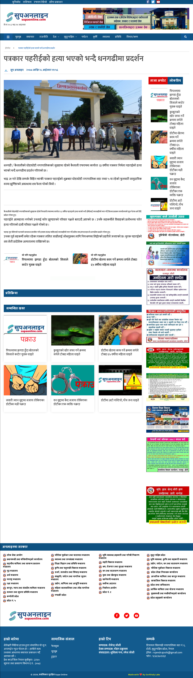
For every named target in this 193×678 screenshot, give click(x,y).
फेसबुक (55, 646)
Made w (132, 674)
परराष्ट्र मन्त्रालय (14, 579)
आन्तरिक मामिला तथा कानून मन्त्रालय (167, 576)
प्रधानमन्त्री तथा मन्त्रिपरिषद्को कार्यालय (24, 559)
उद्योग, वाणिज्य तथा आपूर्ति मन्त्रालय (71, 584)
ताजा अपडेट (158, 80)
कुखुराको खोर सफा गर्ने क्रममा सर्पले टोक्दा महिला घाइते (70, 352)
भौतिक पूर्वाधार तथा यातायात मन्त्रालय (72, 555)
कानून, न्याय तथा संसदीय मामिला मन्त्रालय (26, 588)
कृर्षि (95, 37)
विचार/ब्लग (132, 37)
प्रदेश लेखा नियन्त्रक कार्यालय (164, 572)
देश (54, 37)
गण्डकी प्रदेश (60, 595)
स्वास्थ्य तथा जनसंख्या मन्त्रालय (69, 559)
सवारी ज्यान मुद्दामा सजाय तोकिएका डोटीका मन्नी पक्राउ (25, 402)
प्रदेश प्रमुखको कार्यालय (161, 598)
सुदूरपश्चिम (69, 37)
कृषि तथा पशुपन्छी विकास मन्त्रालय (70, 568)
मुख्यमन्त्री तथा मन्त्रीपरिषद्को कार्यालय (168, 594)
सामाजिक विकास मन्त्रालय (162, 581)
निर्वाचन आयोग (110, 588)
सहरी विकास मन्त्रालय (112, 562)
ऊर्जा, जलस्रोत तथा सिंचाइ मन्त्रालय (71, 572)
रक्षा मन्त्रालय (13, 584)
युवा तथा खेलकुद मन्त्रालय (114, 575)
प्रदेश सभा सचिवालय (160, 585)
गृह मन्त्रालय (12, 571)
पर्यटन (85, 37)
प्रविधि (118, 37)
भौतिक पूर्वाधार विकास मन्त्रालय (165, 568)
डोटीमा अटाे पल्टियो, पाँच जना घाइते (120, 400)
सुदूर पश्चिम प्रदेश (157, 555)
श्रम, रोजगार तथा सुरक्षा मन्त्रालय (117, 567)
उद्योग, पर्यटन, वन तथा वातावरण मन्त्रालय (169, 564)
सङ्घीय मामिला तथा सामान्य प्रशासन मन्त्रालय (21, 565)
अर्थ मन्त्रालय (12, 575)
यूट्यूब (54, 651)
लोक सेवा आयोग (14, 555)
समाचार (30, 37)
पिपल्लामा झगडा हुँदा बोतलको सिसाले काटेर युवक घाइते (22, 352)
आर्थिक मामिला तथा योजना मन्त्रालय (167, 589)
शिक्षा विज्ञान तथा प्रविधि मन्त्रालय (70, 564)
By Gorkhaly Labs (151, 674)
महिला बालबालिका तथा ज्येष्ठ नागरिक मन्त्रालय (70, 589)
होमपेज (8, 48)
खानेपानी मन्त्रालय (111, 579)
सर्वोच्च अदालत (109, 584)
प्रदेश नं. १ (107, 592)
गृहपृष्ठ (18, 37)
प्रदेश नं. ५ (11, 601)
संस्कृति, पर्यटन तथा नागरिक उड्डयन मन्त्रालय (68, 578)
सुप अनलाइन (17, 70)
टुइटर (54, 656)
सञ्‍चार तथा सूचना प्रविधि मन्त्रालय (22, 592)
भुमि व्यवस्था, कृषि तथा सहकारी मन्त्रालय (168, 559)
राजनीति (44, 37)
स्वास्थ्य (106, 37)
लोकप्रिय (175, 80)
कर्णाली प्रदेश (13, 596)
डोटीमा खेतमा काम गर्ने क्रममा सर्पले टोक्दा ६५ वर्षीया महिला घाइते (120, 352)
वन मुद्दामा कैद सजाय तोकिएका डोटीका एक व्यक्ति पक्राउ (70, 402)
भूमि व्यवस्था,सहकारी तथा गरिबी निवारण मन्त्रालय (119, 556)
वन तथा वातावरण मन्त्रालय (115, 571)
